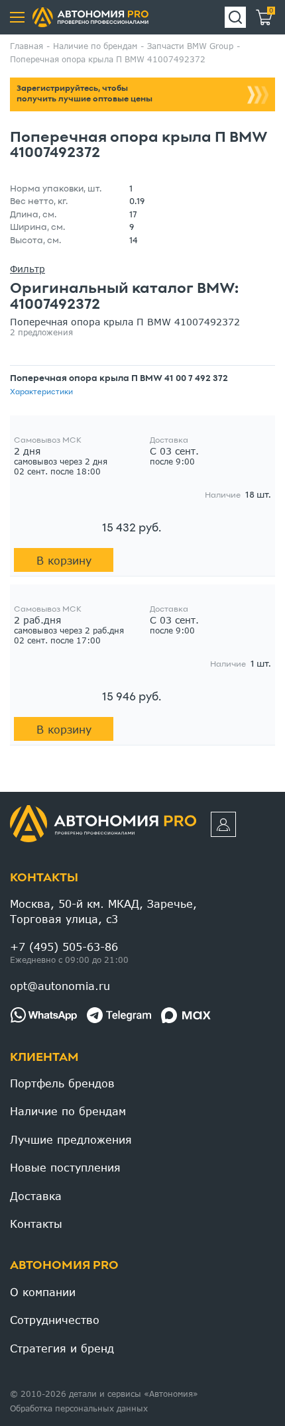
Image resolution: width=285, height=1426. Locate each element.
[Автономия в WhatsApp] (43, 1015)
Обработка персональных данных (79, 1408)
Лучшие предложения (71, 1139)
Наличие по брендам (68, 1111)
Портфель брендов (62, 1083)
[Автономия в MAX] (186, 1015)
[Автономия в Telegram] (119, 1015)
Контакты (44, 878)
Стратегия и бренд (62, 1348)
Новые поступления (65, 1167)
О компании (43, 1292)
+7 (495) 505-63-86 (64, 946)
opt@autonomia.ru (60, 985)
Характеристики (41, 392)
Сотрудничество (54, 1319)
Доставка (36, 1195)
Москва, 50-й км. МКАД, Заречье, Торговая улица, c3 (103, 910)
